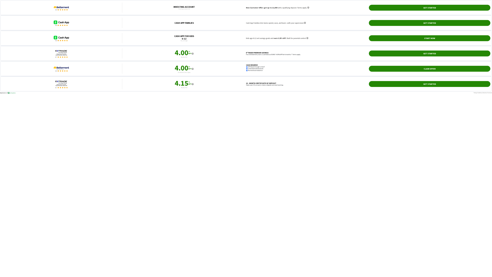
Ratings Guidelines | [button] (478, 92)
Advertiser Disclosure (487, 92)
